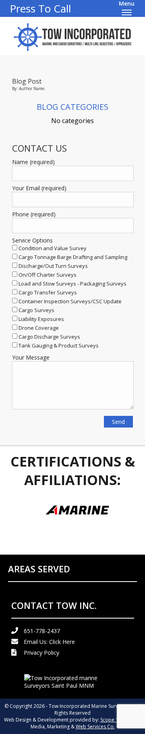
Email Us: (49, 642)
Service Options (32, 240)
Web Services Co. (95, 726)
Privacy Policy (41, 652)
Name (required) (33, 162)
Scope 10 (110, 719)
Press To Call (40, 8)
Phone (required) (34, 214)
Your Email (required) (39, 188)
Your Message (31, 357)
